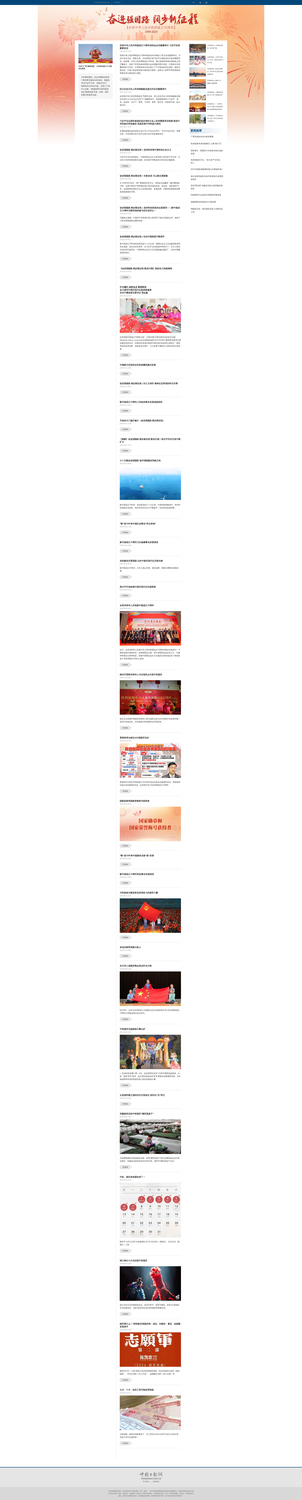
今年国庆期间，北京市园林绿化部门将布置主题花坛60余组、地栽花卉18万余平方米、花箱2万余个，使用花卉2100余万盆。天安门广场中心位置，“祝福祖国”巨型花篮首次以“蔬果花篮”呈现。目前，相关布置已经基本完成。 (95, 86)
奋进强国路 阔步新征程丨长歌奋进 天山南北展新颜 (144, 176)
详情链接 (125, 79)
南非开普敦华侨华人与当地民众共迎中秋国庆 (141, 674)
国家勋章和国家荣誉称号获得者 (134, 801)
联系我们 (156, 1482)
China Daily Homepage (101, 2)
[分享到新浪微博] (206, 2)
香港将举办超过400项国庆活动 (134, 738)
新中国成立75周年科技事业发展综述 (137, 874)
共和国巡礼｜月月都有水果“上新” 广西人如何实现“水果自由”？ (215, 118)
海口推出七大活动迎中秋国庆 (133, 1260)
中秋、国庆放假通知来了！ (132, 1177)
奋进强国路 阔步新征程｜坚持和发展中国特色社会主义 (145, 150)
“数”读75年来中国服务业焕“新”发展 (137, 855)
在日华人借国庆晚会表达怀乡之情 (136, 966)
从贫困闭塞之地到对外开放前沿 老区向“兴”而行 (142, 1095)
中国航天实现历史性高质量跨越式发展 (138, 365)
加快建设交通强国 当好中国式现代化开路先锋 (141, 561)
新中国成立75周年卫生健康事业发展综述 (139, 542)
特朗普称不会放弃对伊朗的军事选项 (206, 195)
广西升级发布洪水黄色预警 (202, 137)
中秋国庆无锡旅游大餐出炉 (132, 1029)
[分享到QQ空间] (200, 2)
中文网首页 (116, 2)
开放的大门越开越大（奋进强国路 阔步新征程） (142, 420)
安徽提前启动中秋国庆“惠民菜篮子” (137, 1114)
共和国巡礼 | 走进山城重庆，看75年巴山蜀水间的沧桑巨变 (215, 71)
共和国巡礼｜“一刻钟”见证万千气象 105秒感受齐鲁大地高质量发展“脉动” (215, 106)
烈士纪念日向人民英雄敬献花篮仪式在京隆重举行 (143, 89)
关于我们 (146, 1482)
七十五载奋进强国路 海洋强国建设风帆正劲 (140, 460)
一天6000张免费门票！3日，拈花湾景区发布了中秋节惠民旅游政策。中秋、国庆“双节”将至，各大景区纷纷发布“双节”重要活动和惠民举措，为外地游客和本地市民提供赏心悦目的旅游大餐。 (150, 1076)
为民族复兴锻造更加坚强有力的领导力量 (139, 893)
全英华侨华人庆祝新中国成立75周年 (137, 605)
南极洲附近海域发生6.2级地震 (203, 202)
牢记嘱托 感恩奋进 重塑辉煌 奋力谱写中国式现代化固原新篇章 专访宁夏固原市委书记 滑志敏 (136, 290)
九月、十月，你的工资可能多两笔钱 (137, 1390)
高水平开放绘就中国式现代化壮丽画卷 (138, 587)
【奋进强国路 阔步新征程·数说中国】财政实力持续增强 (146, 268)
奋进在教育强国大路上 (130, 947)
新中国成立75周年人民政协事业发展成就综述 (141, 402)
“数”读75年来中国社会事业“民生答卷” (138, 524)
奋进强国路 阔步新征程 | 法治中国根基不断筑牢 (142, 236)
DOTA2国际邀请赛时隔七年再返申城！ (207, 169)
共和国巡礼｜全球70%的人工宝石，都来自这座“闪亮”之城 (215, 59)
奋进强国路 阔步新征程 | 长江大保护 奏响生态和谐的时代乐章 (149, 383)
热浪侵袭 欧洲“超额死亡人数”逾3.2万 (206, 144)
